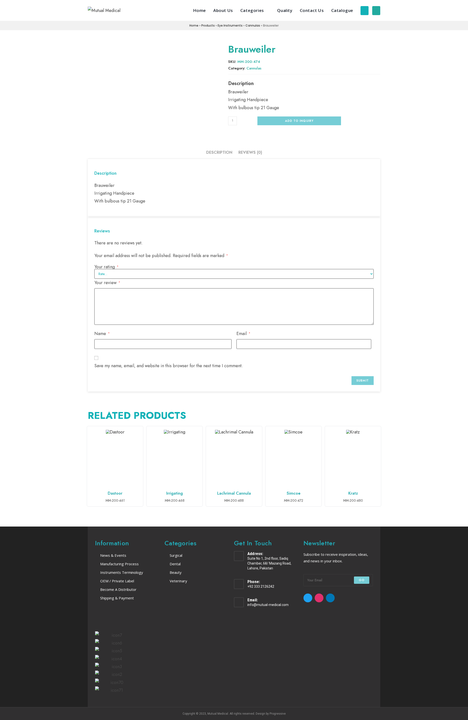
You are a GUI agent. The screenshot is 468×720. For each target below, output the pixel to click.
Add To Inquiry (299, 121)
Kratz (353, 493)
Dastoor (115, 493)
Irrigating (174, 493)
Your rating (106, 267)
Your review (107, 282)
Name (102, 333)
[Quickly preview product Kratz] (377, 436)
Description (219, 152)
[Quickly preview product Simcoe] (318, 436)
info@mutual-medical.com (268, 605)
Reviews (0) (250, 152)
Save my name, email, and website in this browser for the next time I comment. (168, 366)
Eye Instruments (230, 25)
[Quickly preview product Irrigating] (199, 436)
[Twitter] (307, 598)
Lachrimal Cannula (234, 493)
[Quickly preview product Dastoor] (139, 436)
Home (193, 25)
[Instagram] (319, 598)
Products (208, 25)
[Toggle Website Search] (376, 10)
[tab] (219, 152)
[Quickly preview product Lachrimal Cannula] (258, 436)
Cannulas (252, 25)
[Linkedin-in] (330, 598)
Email (243, 333)
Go (361, 580)
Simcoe (294, 493)
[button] (90, 663)
